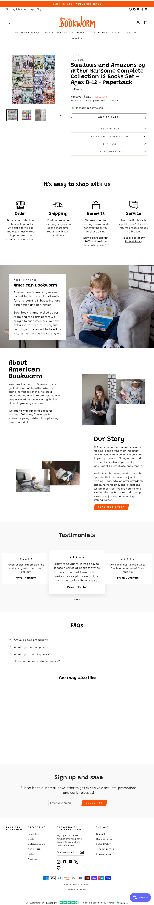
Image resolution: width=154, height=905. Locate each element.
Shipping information (109, 136)
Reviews (109, 144)
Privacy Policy (103, 853)
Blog (39, 9)
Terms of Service (105, 848)
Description (109, 128)
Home (74, 55)
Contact (100, 833)
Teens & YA (130, 32)
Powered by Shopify (77, 889)
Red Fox (77, 60)
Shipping (90, 100)
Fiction (81, 32)
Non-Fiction (99, 32)
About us (32, 858)
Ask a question (109, 151)
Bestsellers (63, 32)
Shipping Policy (104, 838)
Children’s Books (36, 843)
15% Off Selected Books (28, 32)
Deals (31, 838)
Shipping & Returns (16, 9)
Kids (115, 32)
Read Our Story (111, 507)
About (76, 38)
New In (49, 32)
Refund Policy (103, 843)
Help (31, 9)
